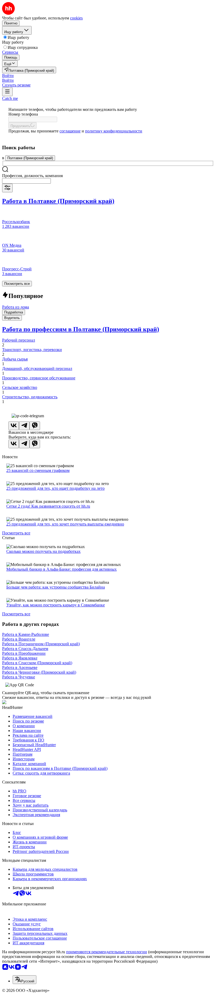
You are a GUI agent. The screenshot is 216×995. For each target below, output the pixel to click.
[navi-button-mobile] (7, 91)
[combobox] (26, 181)
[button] (8, 75)
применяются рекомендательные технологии (106, 952)
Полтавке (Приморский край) (30, 158)
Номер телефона (23, 114)
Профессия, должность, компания (32, 175)
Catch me (10, 98)
